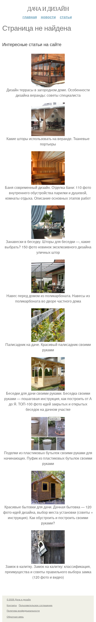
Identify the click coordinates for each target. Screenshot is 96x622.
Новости (48, 16)
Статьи (66, 16)
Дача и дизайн (48, 8)
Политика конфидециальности (23, 610)
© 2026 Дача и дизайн (19, 599)
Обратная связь (15, 616)
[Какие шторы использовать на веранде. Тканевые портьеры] (48, 133)
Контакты (12, 605)
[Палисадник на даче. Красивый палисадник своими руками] (48, 339)
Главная (30, 16)
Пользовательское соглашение (35, 605)
